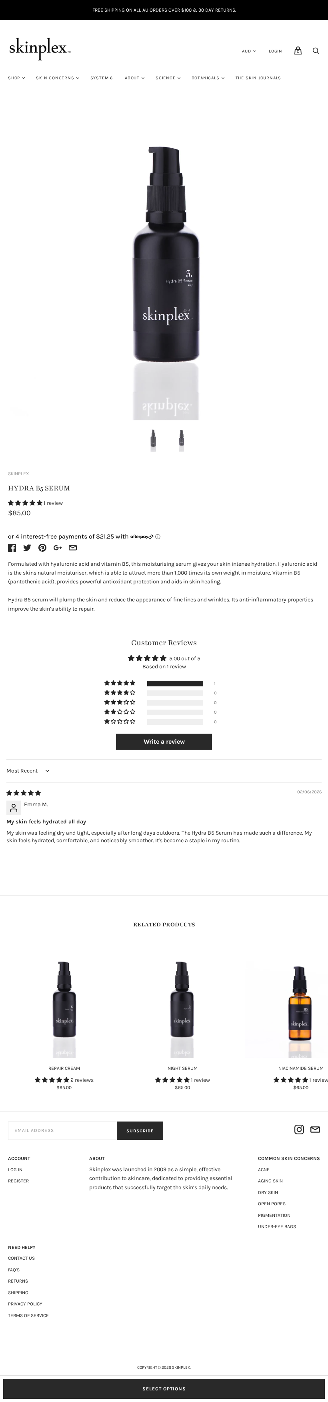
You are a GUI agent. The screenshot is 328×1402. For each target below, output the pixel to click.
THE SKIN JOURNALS (259, 78)
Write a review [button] (164, 741)
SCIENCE (166, 78)
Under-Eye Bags (277, 1226)
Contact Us (21, 1258)
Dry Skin (268, 1192)
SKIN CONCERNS (55, 78)
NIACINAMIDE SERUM (301, 1068)
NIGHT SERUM (183, 1068)
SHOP (14, 78)
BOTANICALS (206, 78)
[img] (23, 793)
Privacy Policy (25, 1304)
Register (18, 1181)
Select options (164, 1389)
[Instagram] (299, 1131)
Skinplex (18, 473)
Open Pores (272, 1203)
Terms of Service (28, 1315)
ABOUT (132, 78)
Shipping (18, 1292)
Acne (264, 1169)
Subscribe (140, 1131)
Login (275, 51)
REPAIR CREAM (64, 1068)
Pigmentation (274, 1215)
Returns (18, 1281)
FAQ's (14, 1270)
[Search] (316, 53)
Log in (15, 1169)
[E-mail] (315, 1131)
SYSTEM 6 (101, 78)
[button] (26, 503)
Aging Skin (270, 1181)
